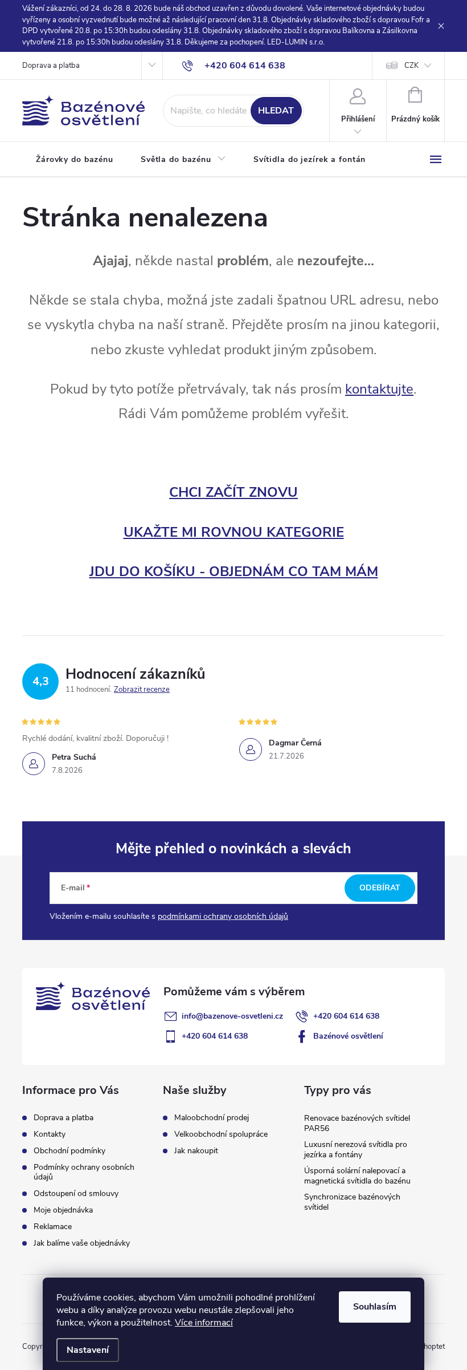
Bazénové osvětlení (348, 1036)
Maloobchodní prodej (211, 1117)
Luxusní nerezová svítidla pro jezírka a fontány (355, 1149)
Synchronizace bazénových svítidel (352, 1202)
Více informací (204, 1322)
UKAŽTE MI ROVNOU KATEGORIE (234, 532)
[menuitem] (74, 159)
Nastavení (88, 1350)
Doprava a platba (51, 65)
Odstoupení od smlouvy (76, 1193)
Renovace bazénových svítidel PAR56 (357, 1123)
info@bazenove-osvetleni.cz (232, 1016)
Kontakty (49, 1134)
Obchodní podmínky (69, 1150)
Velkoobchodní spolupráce (221, 1134)
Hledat (276, 110)
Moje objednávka (63, 1210)
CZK (411, 65)
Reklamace (53, 1226)
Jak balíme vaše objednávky (82, 1243)
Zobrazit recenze (142, 689)
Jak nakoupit (196, 1151)
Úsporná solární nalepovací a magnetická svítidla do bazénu (357, 1175)
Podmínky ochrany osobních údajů (84, 1172)
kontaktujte (379, 389)
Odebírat (379, 887)
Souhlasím (374, 1306)
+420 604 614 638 (346, 1016)
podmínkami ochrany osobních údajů (223, 916)
